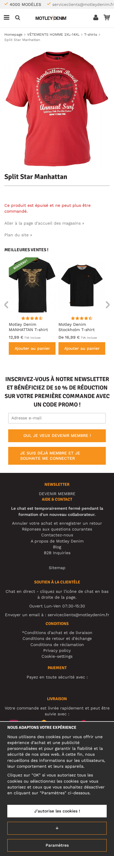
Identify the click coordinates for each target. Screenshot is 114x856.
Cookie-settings (57, 656)
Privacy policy (57, 650)
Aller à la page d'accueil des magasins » (44, 223)
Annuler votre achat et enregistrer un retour (57, 523)
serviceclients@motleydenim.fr (83, 4)
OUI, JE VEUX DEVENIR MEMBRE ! (57, 435)
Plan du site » (18, 234)
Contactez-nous (57, 535)
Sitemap (57, 567)
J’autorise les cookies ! (57, 811)
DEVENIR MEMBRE (57, 493)
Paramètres (57, 845)
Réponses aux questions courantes (57, 529)
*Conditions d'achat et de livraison (57, 632)
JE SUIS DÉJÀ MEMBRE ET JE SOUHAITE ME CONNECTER (50, 456)
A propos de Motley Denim (57, 541)
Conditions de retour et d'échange (57, 638)
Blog (57, 547)
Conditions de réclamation (57, 644)
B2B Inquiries (57, 552)
